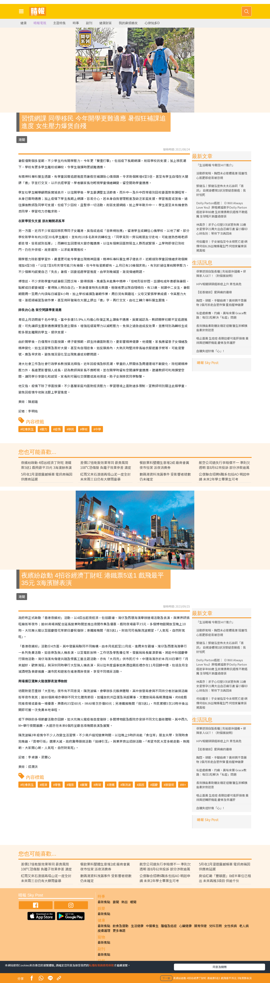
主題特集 (59, 23)
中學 (98, 429)
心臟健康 (185, 925)
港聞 (21, 139)
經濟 (44, 785)
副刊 (89, 23)
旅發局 (169, 785)
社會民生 (28, 429)
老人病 (244, 925)
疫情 (58, 429)
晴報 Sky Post (208, 362)
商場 (98, 785)
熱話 (124, 901)
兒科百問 (215, 925)
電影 (71, 785)
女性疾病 (230, 925)
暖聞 (133, 901)
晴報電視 (40, 23)
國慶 (155, 785)
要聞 (116, 901)
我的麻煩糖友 (128, 23)
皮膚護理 (104, 930)
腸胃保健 (200, 925)
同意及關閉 (220, 967)
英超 (141, 785)
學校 (85, 429)
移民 (71, 429)
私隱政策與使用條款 (101, 965)
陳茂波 (126, 785)
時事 (76, 23)
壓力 (44, 429)
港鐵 (111, 785)
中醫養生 (152, 925)
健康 (23, 23)
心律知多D (152, 23)
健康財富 (105, 23)
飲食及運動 (120, 925)
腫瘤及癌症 (169, 925)
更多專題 (119, 930)
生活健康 (137, 925)
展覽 (85, 785)
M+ (184, 785)
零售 (58, 785)
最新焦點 (104, 901)
